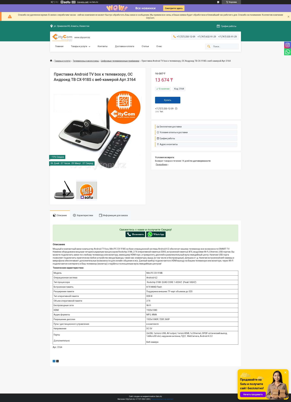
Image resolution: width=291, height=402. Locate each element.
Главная (59, 46)
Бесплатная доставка (171, 126)
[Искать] (209, 46)
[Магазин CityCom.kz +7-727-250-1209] (62, 37)
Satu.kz (159, 396)
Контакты (102, 46)
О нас (159, 46)
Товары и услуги (79, 46)
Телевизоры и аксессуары (86, 61)
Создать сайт (83, 2)
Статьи (145, 46)
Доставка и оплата (124, 46)
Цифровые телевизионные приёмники (120, 61)
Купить (167, 100)
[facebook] (54, 361)
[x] (57, 361)
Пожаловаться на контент (162, 399)
